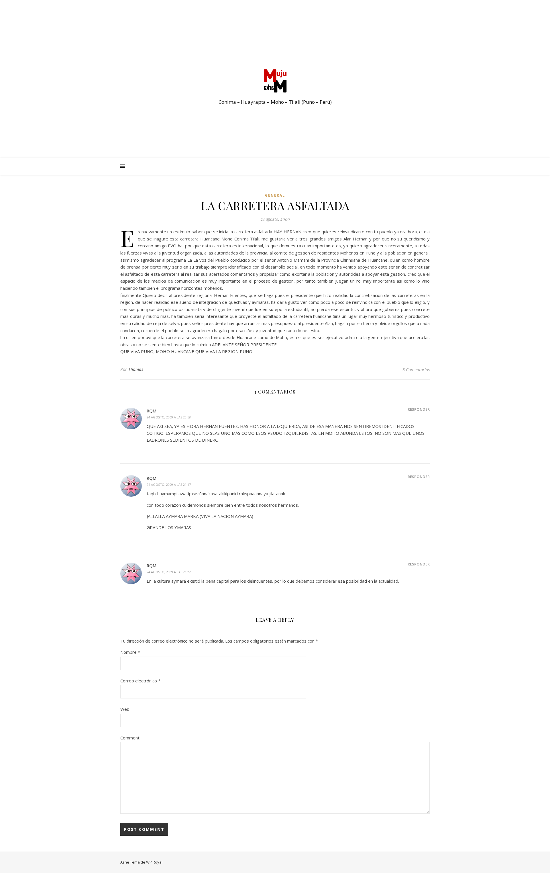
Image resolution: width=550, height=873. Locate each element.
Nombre (130, 652)
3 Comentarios (416, 369)
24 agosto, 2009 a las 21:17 (169, 484)
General (275, 195)
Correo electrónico (140, 681)
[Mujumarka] (275, 80)
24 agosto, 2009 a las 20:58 (169, 417)
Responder (419, 409)
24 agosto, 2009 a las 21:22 (169, 572)
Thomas (135, 369)
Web (124, 709)
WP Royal (154, 862)
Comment (130, 738)
